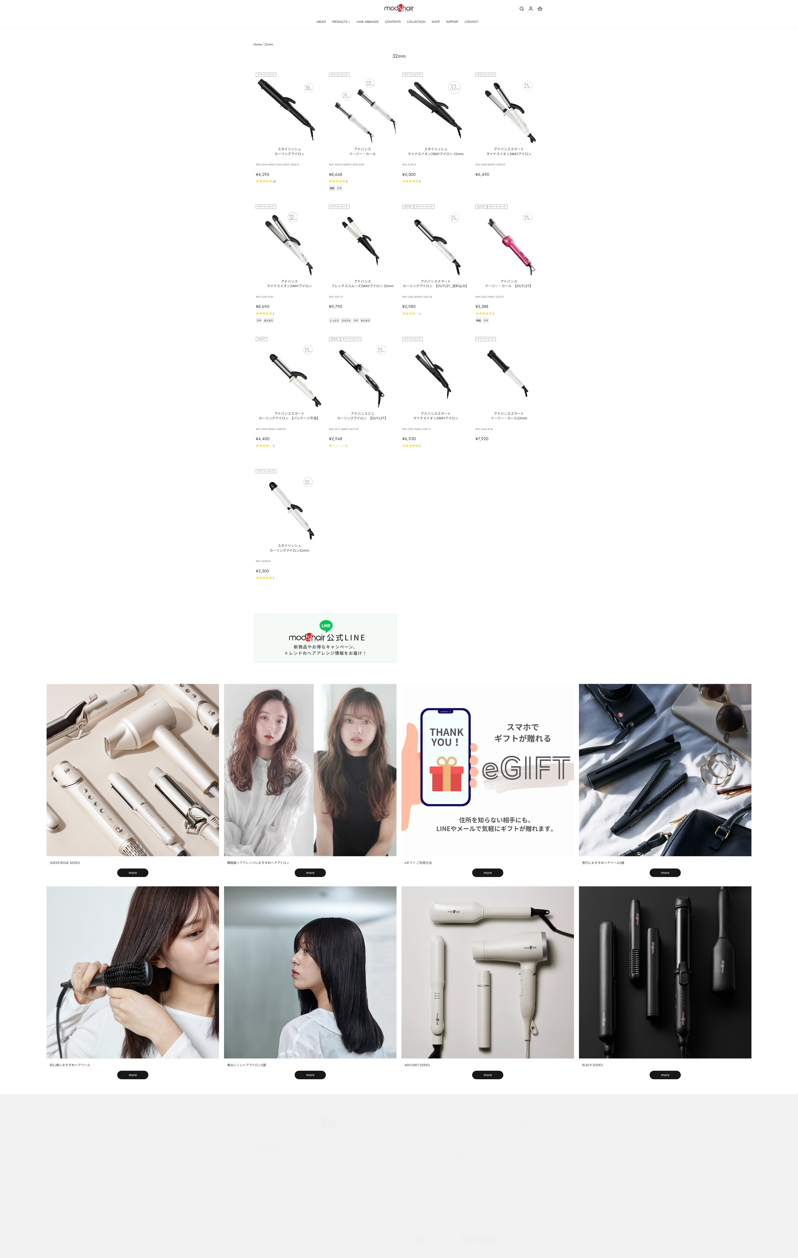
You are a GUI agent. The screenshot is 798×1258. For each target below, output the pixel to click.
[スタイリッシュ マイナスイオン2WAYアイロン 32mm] (435, 109)
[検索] (521, 8)
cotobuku (510, 1165)
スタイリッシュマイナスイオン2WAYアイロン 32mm (436, 151)
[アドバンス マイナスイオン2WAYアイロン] (289, 241)
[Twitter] (519, 1123)
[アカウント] (530, 8)
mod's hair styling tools (292, 1238)
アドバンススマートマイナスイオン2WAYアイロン (508, 151)
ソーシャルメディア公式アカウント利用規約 (428, 1186)
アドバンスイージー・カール (362, 151)
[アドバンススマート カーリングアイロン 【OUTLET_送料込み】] (435, 241)
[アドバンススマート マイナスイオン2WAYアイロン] (508, 109)
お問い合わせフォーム (471, 1163)
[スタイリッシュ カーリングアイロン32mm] (289, 506)
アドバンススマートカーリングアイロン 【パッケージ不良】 (289, 415)
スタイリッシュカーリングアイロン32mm (289, 547)
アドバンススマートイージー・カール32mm (509, 415)
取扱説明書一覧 (466, 1169)
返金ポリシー (417, 1194)
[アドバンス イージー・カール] (362, 109)
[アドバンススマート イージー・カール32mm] (508, 374)
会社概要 (413, 1158)
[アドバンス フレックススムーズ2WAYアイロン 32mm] (362, 241)
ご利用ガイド (417, 1152)
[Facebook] (525, 1123)
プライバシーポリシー (423, 1171)
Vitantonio (511, 1152)
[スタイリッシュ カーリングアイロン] (289, 109)
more (133, 872)
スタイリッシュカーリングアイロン (289, 151)
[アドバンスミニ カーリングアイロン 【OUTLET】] (362, 374)
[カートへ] (539, 8)
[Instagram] (538, 1123)
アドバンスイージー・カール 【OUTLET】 (509, 283)
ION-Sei (509, 1158)
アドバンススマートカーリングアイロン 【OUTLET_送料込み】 (436, 283)
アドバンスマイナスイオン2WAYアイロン (289, 283)
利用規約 (413, 1177)
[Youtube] (531, 1123)
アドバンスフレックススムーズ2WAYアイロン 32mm (362, 283)
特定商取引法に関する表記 (427, 1165)
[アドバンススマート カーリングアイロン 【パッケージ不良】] (289, 374)
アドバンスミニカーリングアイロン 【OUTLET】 (362, 415)
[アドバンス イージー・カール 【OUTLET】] (508, 241)
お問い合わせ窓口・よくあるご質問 (476, 1155)
